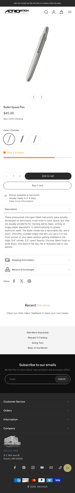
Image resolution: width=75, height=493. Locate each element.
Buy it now (37, 185)
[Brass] (34, 139)
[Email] (51, 467)
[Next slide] (41, 97)
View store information (21, 201)
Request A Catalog (37, 337)
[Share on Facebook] (14, 281)
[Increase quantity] (19, 176)
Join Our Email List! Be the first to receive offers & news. (37, 3)
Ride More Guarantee (37, 332)
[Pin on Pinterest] (29, 281)
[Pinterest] (24, 467)
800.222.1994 (10, 450)
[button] (70, 11)
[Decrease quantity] (7, 176)
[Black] (22, 139)
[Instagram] (33, 467)
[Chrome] (9, 139)
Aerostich (42, 486)
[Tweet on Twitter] (21, 281)
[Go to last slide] (33, 97)
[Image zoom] (37, 54)
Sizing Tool (37, 342)
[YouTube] (42, 467)
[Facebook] (15, 467)
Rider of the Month (37, 347)
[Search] (46, 11)
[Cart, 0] (61, 11)
